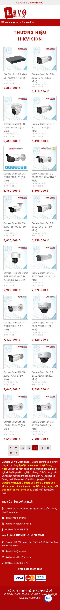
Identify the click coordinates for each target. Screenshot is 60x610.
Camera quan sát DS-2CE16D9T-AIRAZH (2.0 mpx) (44, 177)
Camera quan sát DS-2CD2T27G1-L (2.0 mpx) (43, 78)
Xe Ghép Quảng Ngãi (35, 601)
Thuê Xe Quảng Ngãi (12, 601)
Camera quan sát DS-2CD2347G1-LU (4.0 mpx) (14, 127)
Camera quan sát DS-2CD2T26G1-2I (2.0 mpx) (43, 227)
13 (29, 447)
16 (48, 447)
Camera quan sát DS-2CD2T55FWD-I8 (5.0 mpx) (14, 227)
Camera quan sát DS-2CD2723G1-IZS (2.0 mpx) (43, 376)
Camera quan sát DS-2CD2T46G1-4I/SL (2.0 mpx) (43, 276)
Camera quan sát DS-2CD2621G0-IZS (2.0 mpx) (14, 177)
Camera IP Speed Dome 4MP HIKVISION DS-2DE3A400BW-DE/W (15, 276)
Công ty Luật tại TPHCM (38, 605)
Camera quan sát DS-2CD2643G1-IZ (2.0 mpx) (43, 425)
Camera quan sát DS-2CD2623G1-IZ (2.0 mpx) (14, 326)
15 (41, 447)
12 (22, 447)
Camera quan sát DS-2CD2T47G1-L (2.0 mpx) (14, 376)
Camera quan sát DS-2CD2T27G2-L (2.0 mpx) (43, 127)
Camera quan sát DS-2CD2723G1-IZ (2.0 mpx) (43, 326)
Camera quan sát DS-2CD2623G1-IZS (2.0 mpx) (14, 425)
